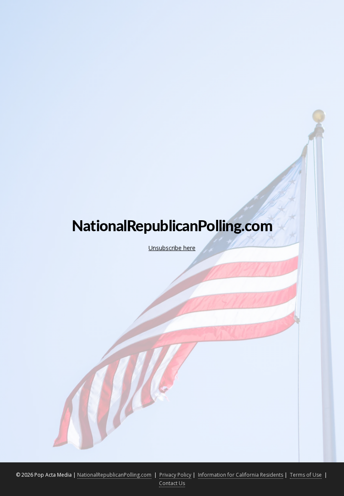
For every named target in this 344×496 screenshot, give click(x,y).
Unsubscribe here (172, 248)
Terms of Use (306, 474)
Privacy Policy (175, 474)
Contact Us (172, 483)
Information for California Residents (240, 474)
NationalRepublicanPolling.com (114, 474)
